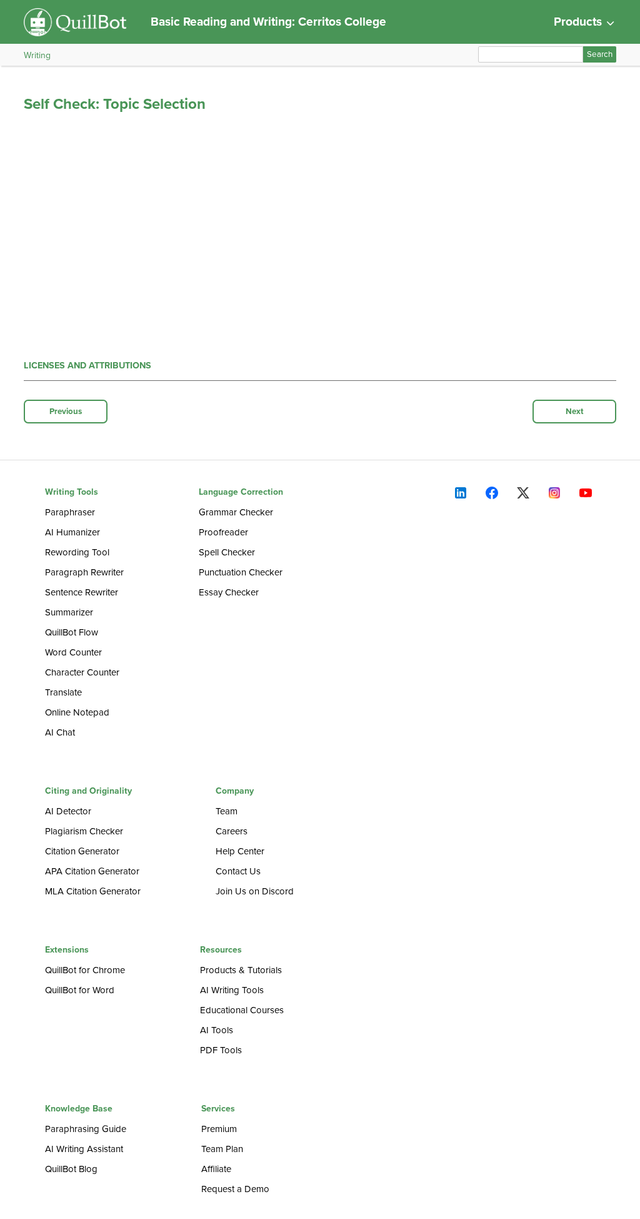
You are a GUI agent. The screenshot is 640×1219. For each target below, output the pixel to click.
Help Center (240, 851)
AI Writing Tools (232, 990)
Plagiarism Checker (84, 831)
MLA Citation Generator (93, 891)
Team (227, 811)
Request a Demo (235, 1189)
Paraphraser (70, 512)
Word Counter (73, 652)
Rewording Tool (77, 552)
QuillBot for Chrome (85, 970)
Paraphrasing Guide (85, 1129)
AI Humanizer (72, 532)
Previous (65, 412)
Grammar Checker (236, 512)
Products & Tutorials (241, 970)
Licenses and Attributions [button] (87, 365)
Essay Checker (229, 592)
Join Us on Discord (255, 891)
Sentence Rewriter (81, 592)
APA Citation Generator (92, 871)
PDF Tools (221, 1050)
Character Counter (82, 672)
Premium (219, 1129)
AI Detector (68, 811)
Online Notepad (77, 712)
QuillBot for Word (79, 990)
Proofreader (223, 532)
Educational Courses (242, 1010)
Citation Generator (82, 851)
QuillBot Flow (71, 632)
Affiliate (216, 1169)
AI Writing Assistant (84, 1149)
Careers (232, 831)
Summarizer (69, 612)
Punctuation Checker (240, 572)
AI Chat (60, 732)
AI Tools (216, 1030)
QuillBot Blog (71, 1169)
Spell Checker (227, 552)
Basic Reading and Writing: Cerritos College (268, 21)
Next (575, 412)
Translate (63, 692)
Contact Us (238, 871)
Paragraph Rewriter (84, 572)
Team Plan (222, 1149)
